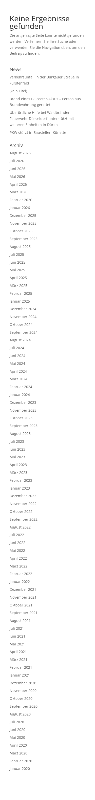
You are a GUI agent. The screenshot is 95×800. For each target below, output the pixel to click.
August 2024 (20, 340)
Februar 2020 (21, 761)
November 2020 (23, 690)
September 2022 (23, 519)
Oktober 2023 (21, 417)
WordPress (74, 793)
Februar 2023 (21, 480)
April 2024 (18, 371)
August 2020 (20, 714)
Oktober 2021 (21, 605)
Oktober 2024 (21, 324)
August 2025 (20, 246)
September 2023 (23, 425)
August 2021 (20, 620)
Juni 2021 (17, 636)
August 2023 (20, 433)
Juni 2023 (17, 449)
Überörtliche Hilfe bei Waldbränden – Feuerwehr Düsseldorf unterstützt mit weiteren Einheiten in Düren (42, 118)
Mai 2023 (17, 456)
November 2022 (23, 503)
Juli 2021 (17, 628)
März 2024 (18, 378)
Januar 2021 (20, 675)
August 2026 (20, 153)
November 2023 (23, 410)
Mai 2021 (17, 644)
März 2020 (18, 753)
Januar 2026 (20, 207)
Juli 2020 (17, 722)
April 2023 (18, 464)
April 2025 (18, 277)
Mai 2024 (17, 363)
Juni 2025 (17, 262)
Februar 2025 (21, 293)
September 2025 (23, 238)
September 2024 (23, 332)
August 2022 (20, 527)
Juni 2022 (17, 542)
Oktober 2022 (21, 511)
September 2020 (23, 706)
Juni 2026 (17, 168)
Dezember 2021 (23, 589)
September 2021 (23, 612)
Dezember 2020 (23, 683)
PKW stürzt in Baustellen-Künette (38, 132)
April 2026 (18, 184)
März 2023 (18, 472)
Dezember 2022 (23, 495)
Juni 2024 (17, 355)
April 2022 (18, 558)
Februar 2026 (21, 199)
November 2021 (23, 597)
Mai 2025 (17, 269)
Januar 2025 (20, 301)
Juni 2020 (17, 729)
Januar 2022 (20, 581)
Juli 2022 (17, 534)
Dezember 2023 (23, 402)
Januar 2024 (20, 394)
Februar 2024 (21, 386)
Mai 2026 (17, 176)
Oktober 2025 (21, 230)
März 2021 (18, 659)
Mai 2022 (17, 550)
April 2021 (18, 651)
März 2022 (18, 566)
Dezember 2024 (23, 308)
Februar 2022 (21, 573)
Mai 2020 (17, 737)
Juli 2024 (17, 347)
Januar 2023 (20, 488)
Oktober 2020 (21, 698)
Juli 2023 (17, 441)
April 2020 (18, 745)
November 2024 (23, 316)
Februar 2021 (21, 667)
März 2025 (18, 285)
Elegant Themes (39, 793)
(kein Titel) (18, 91)
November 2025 (23, 223)
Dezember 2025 (23, 215)
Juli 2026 (17, 160)
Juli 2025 (17, 254)
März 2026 (18, 192)
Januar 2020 (20, 768)
